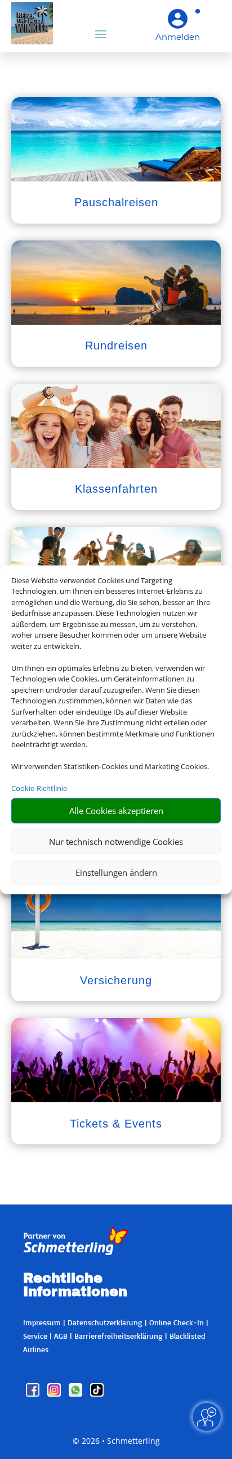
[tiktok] (96, 1393)
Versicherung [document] (116, 980)
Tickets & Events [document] (116, 1123)
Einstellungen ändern (116, 872)
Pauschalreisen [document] (116, 202)
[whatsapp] (76, 1393)
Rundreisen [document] (116, 345)
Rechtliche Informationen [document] (75, 1285)
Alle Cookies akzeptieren (116, 810)
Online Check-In (176, 1322)
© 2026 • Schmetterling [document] (116, 1440)
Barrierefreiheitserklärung (118, 1335)
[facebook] (33, 1393)
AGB (61, 1335)
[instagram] (55, 1393)
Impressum (42, 1322)
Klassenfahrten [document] (116, 489)
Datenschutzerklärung (105, 1322)
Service (35, 1335)
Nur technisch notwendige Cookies (116, 841)
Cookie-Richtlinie (39, 788)
